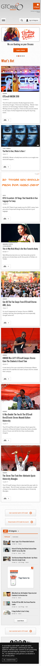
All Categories (13, 531)
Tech (27, 607)
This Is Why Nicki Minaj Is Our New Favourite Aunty (20, 248)
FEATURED (15, 537)
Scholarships (7, 246)
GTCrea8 (12, 6)
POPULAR (7, 537)
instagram (16, 642)
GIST (5, 531)
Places (20, 544)
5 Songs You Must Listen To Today (20, 611)
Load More (20, 621)
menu (3, 20)
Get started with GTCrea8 (18, 513)
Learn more (20, 50)
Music (19, 553)
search (21, 20)
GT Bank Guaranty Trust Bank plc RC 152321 (35, 8)
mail (20, 642)
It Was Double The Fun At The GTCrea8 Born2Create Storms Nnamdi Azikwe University (17, 417)
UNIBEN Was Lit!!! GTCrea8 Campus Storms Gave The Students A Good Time (19, 359)
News (24, 553)
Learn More (20, 53)
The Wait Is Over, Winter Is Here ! (14, 151)
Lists (4, 195)
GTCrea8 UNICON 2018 (11, 96)
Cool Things (7, 148)
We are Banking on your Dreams (20, 44)
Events (5, 93)
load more (4, 506)
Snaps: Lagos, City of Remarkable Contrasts (23, 542)
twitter (12, 642)
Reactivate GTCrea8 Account (18, 522)
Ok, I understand (9, 660)
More (28, 642)
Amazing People (8, 244)
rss (24, 642)
